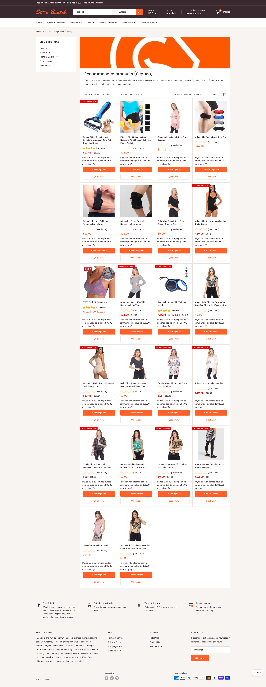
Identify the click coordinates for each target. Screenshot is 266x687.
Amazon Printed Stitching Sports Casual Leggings (209, 465)
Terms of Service (115, 638)
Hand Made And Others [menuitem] (80, 22)
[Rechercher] (139, 12)
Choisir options (99, 169)
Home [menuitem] (39, 22)
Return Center (156, 646)
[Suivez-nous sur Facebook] (106, 678)
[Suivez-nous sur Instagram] (112, 678)
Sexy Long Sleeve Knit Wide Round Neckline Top (133, 303)
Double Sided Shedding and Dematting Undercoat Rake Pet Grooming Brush (97, 140)
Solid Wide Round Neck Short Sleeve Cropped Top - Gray (133, 384)
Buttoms (44, 52)
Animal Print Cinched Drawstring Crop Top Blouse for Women (135, 546)
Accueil (39, 32)
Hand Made (45, 65)
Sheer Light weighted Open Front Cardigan (172, 138)
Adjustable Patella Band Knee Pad (210, 137)
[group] (94, 148)
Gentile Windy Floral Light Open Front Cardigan (172, 384)
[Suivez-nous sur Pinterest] (117, 678)
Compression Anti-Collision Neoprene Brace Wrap (95, 222)
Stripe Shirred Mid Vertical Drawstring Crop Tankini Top (133, 465)
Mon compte (193, 13)
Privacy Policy (114, 642)
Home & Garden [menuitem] (106, 22)
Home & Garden (47, 57)
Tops (42, 48)
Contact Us (155, 642)
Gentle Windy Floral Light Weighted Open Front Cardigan (97, 465)
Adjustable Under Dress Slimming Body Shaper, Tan (98, 384)
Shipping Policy (115, 646)
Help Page (154, 638)
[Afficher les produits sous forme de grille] (220, 94)
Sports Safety (46, 61)
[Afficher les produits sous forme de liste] (224, 94)
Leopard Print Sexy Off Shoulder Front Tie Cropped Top (172, 465)
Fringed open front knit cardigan (209, 383)
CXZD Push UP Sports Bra (95, 302)
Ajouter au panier (211, 169)
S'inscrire (199, 658)
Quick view (99, 177)
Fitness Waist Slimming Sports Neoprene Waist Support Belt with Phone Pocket (135, 140)
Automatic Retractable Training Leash (172, 303)
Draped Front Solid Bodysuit (95, 545)
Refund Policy (114, 651)
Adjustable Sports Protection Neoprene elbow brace (133, 222)
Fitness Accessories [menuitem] (55, 22)
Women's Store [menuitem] (147, 22)
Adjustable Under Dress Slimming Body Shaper (210, 222)
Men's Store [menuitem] (127, 22)
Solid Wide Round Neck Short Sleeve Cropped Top (171, 222)
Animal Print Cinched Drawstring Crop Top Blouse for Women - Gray (211, 303)
